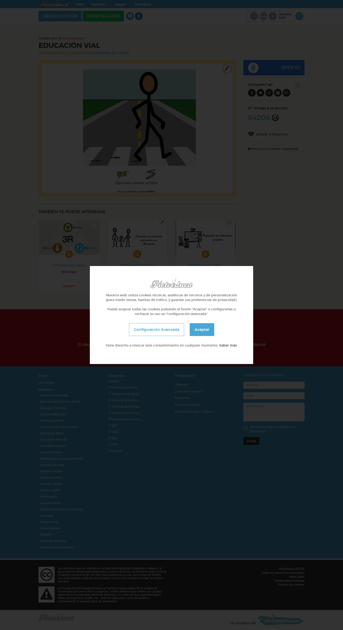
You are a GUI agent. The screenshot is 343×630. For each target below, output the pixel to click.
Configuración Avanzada (156, 329)
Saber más (228, 345)
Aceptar (202, 329)
